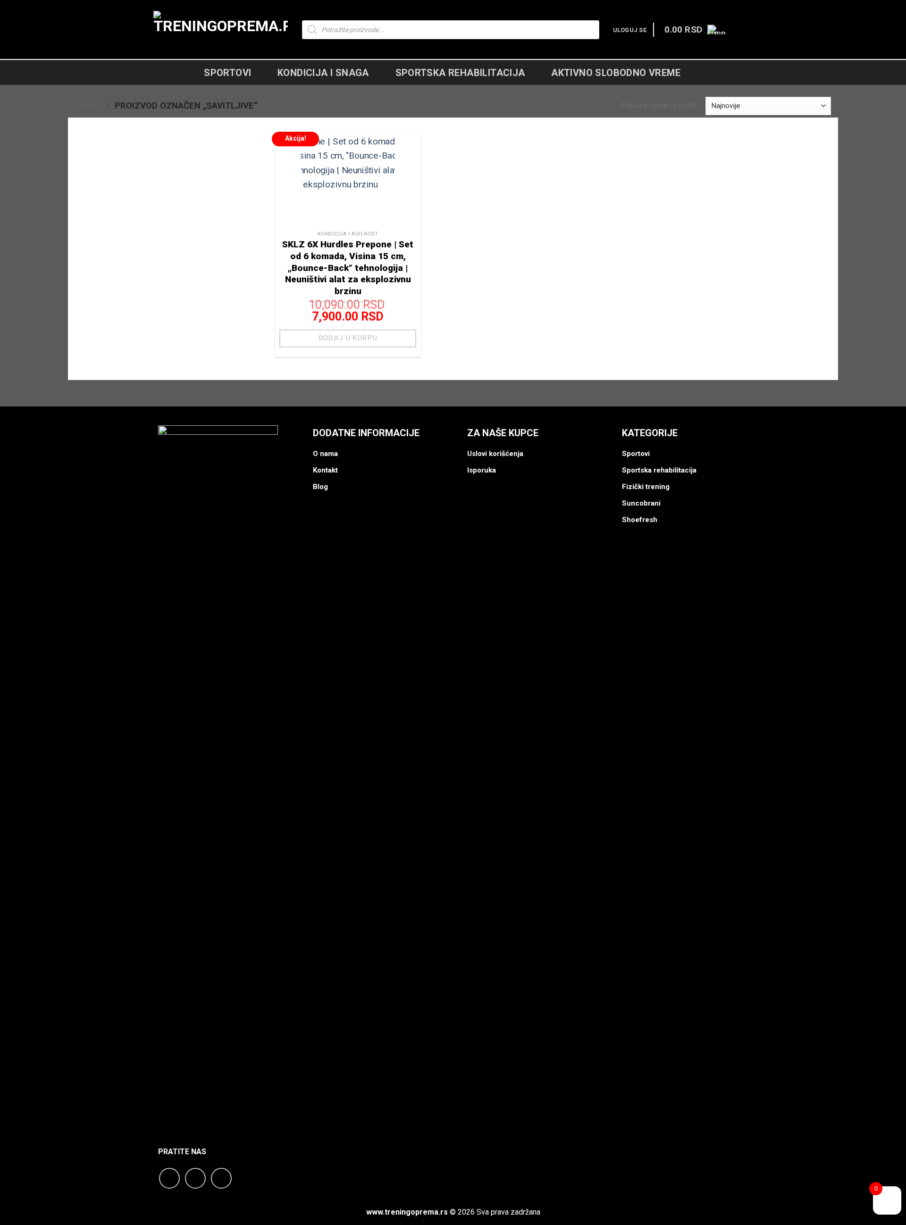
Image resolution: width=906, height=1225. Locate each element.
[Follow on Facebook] (169, 1178)
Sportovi (227, 72)
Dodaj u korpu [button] (348, 338)
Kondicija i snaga (323, 72)
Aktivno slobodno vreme (615, 72)
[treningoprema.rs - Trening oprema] (220, 29)
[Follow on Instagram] (195, 1178)
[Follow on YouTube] (221, 1178)
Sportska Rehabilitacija (460, 72)
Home (88, 105)
